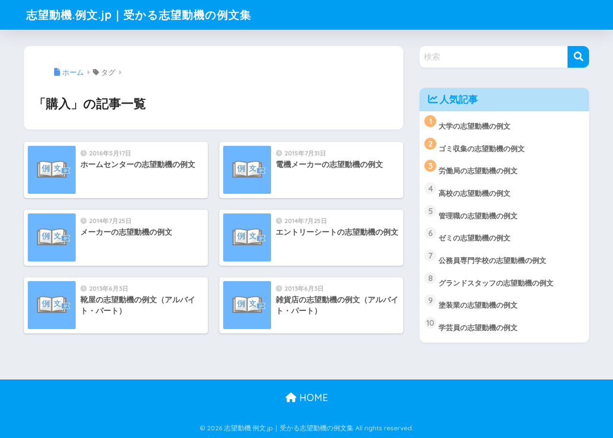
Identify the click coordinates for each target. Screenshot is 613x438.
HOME (312, 397)
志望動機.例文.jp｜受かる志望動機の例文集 (138, 15)
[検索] (578, 57)
